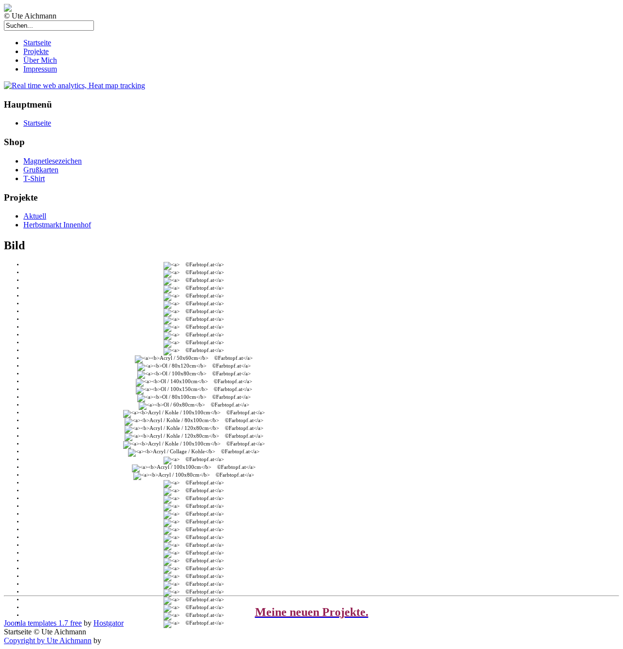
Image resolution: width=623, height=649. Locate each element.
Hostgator (108, 623)
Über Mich (40, 60)
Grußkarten (40, 170)
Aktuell (34, 216)
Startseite (37, 42)
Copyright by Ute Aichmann (48, 640)
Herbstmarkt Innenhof (57, 225)
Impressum (40, 69)
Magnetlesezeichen (52, 161)
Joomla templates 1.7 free (43, 623)
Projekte (36, 51)
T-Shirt (34, 178)
